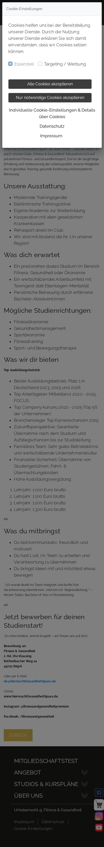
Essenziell (24, 63)
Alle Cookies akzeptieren (50, 84)
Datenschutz (52, 126)
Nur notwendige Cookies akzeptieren (50, 97)
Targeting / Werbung (65, 63)
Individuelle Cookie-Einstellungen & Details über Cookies (52, 113)
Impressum (51, 135)
